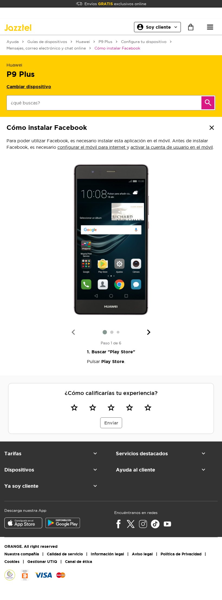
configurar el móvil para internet (92, 147)
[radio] (74, 407)
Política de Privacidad (181, 554)
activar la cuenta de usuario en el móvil (171, 147)
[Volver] (212, 127)
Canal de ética (78, 561)
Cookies (11, 561)
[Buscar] (207, 102)
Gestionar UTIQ (42, 561)
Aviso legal (142, 554)
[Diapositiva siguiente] (148, 332)
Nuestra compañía (21, 554)
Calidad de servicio (65, 554)
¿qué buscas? (25, 102)
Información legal (107, 554)
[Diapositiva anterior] (73, 332)
